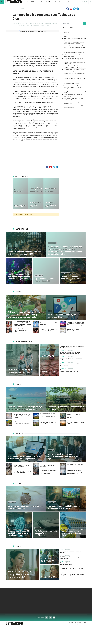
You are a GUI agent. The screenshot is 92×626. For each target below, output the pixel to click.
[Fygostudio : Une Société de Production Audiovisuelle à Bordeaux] (9, 330)
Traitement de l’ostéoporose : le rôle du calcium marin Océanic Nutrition (72, 575)
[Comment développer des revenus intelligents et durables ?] (9, 472)
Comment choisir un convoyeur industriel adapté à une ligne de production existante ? (22, 465)
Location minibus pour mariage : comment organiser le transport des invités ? (74, 42)
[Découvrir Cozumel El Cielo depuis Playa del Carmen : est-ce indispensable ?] (26, 399)
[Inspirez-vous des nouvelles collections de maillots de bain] (49, 352)
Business (56, 2)
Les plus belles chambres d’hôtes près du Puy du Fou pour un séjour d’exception (22, 415)
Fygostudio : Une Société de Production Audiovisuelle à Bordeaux (21, 330)
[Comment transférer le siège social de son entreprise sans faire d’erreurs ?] (36, 466)
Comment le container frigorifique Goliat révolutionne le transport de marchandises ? (74, 66)
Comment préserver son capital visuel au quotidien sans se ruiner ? (70, 563)
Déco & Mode (49, 2)
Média (38, 2)
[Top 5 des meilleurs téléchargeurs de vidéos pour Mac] (66, 307)
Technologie (66, 2)
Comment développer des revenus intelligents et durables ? (22, 471)
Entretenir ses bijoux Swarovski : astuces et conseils (71, 358)
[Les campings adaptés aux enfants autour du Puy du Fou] (66, 399)
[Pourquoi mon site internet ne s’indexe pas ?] (63, 330)
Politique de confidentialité (68, 622)
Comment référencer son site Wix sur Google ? (48, 323)
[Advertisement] (36, 44)
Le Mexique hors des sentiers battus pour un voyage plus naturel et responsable (49, 422)
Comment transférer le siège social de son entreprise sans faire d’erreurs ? (49, 465)
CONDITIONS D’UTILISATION (80, 622)
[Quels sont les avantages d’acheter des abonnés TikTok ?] (36, 330)
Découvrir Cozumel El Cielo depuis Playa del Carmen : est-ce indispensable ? (74, 70)
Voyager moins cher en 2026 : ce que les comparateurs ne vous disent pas (75, 415)
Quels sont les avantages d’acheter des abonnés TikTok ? (49, 330)
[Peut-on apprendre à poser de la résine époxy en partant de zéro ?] (63, 466)
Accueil (26, 2)
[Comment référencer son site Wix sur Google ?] (36, 324)
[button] (14, 193)
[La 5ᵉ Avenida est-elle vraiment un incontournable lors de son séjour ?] (9, 423)
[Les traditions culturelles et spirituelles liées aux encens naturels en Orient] (73, 271)
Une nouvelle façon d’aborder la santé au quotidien (70, 551)
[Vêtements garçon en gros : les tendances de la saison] (22, 360)
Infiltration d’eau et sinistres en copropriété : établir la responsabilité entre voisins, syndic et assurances (74, 47)
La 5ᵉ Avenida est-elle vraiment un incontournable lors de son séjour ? (22, 422)
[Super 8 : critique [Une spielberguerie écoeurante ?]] (20, 201)
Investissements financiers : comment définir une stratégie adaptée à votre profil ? (74, 472)
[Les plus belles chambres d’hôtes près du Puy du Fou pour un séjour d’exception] (9, 416)
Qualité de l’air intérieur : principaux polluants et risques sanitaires (72, 557)
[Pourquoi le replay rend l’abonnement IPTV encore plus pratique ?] (66, 499)
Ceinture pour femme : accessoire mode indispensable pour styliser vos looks (70, 352)
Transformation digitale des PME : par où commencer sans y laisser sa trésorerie (73, 59)
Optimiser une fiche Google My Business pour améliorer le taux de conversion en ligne (49, 472)
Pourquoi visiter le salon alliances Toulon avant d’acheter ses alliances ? (72, 347)
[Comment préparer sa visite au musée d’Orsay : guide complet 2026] (35, 201)
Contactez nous (74, 2)
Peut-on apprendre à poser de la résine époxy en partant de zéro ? (75, 465)
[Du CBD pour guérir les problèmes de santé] (51, 186)
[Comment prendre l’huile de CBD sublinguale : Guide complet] (49, 572)
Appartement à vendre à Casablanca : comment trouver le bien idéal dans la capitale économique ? (75, 78)
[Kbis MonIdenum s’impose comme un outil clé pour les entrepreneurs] (26, 449)
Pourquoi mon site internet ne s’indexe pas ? (74, 330)
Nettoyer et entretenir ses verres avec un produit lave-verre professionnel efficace (75, 82)
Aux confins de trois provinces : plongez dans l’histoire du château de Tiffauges (75, 422)
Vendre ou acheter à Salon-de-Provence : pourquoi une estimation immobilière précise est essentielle (75, 87)
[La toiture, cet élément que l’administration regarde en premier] (49, 368)
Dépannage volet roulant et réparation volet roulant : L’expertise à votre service (71, 370)
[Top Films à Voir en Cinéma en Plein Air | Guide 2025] (46, 271)
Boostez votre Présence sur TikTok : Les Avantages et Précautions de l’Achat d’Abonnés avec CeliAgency (76, 323)
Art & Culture (32, 2)
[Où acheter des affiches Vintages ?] (35, 186)
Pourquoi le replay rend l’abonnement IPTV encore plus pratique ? (73, 106)
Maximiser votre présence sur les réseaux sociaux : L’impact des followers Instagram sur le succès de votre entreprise (22, 323)
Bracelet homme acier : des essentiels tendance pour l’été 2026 (72, 364)
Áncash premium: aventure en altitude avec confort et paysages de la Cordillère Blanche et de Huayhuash (48, 416)
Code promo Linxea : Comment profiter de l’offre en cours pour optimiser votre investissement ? (75, 51)
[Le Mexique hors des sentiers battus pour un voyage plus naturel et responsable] (36, 423)
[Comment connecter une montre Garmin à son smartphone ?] (26, 499)
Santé (60, 2)
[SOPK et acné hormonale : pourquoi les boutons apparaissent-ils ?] (22, 564)
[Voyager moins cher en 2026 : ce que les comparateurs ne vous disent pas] (63, 416)
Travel (42, 2)
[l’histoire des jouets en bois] (20, 186)
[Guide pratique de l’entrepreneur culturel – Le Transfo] (51, 201)
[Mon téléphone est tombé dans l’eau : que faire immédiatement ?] (46, 525)
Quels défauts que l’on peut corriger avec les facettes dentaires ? (71, 569)
